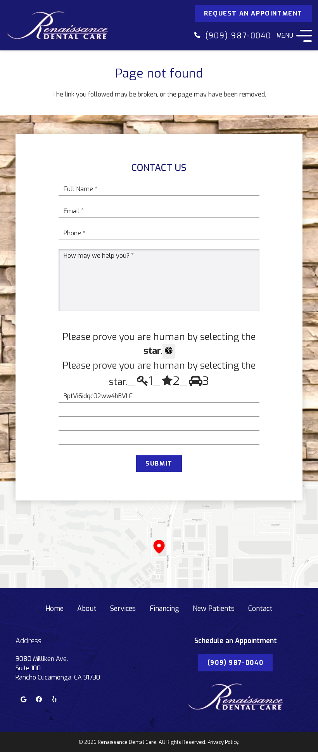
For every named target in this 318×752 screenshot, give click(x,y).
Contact (260, 608)
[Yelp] (54, 699)
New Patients (214, 608)
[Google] (23, 699)
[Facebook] (39, 699)
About (87, 608)
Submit (159, 463)
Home (54, 608)
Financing (164, 608)
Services (123, 608)
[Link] (57, 25)
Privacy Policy (222, 742)
